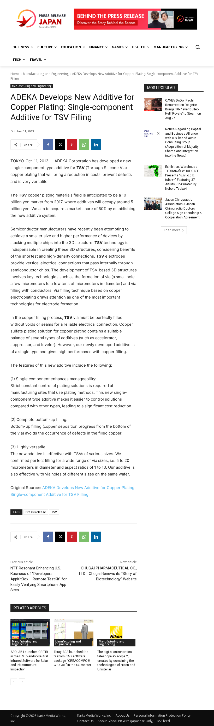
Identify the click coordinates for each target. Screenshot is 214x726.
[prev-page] (13, 682)
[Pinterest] (72, 144)
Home (15, 74)
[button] (197, 47)
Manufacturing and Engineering (46, 74)
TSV (54, 512)
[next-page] (22, 682)
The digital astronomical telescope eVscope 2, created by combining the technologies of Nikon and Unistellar (116, 660)
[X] (60, 144)
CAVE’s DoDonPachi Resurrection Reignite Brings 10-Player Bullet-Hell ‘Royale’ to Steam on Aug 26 (183, 109)
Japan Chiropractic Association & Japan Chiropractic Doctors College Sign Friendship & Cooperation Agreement (183, 208)
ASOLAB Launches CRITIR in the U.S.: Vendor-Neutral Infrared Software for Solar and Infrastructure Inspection (29, 660)
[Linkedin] (96, 144)
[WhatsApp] (84, 144)
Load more (172, 230)
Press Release (36, 512)
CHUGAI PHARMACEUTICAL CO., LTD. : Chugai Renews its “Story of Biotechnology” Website (108, 573)
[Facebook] (48, 144)
